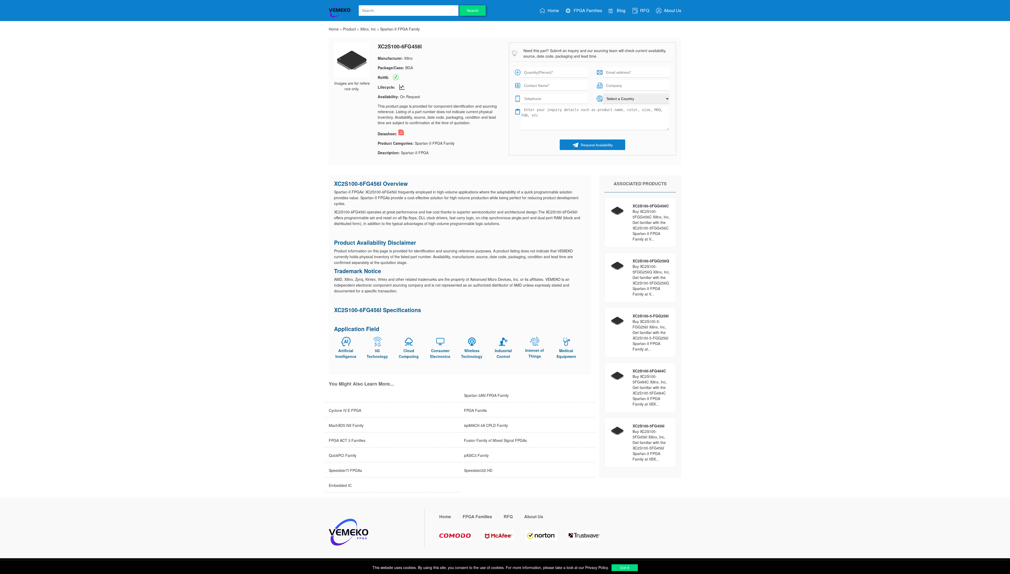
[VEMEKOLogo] (339, 16)
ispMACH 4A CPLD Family (486, 425)
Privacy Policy (596, 567)
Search (472, 10)
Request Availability (596, 145)
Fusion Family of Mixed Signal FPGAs (495, 440)
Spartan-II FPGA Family (400, 29)
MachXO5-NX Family (346, 425)
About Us (672, 10)
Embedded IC (340, 485)
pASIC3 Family (476, 455)
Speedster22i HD (478, 470)
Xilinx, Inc (368, 29)
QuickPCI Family (342, 455)
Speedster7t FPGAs (345, 470)
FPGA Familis (475, 410)
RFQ (644, 10)
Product (349, 29)
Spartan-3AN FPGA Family (486, 395)
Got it (624, 568)
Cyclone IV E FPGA (345, 410)
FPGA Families (587, 10)
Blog (620, 10)
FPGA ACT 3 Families (347, 440)
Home (553, 10)
